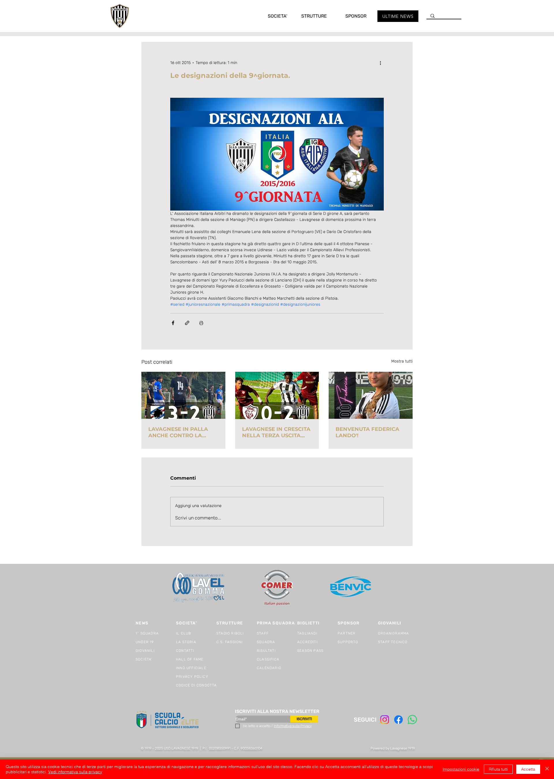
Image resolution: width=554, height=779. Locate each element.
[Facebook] (398, 719)
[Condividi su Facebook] (173, 323)
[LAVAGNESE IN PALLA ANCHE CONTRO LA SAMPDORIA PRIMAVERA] (183, 395)
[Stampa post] (201, 323)
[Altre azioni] (380, 62)
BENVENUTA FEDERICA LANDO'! (367, 432)
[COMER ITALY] (277, 588)
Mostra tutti (402, 361)
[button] (271, 16)
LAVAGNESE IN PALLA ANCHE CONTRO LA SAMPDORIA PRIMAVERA (182, 432)
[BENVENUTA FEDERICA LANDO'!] (371, 395)
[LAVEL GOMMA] (199, 587)
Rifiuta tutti (498, 769)
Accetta (528, 769)
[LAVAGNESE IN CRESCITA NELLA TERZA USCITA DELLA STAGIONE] (277, 395)
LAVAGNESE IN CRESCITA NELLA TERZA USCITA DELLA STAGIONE (276, 432)
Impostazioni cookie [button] (461, 769)
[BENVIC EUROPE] (351, 588)
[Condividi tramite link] (187, 323)
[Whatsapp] (412, 719)
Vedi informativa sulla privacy (75, 771)
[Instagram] (384, 719)
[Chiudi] (547, 769)
